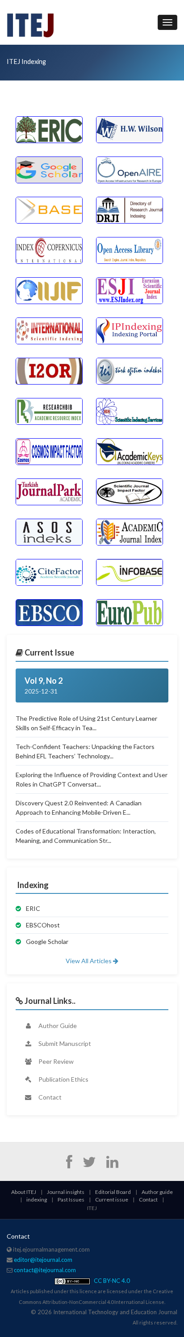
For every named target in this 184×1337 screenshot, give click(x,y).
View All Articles (89, 961)
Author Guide (57, 1025)
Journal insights (65, 1192)
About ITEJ (23, 1192)
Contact (49, 1097)
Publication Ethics (62, 1079)
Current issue (111, 1199)
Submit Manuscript (64, 1043)
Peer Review (55, 1061)
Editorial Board (113, 1192)
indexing (36, 1199)
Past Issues (71, 1199)
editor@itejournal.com (43, 1259)
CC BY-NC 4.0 (111, 1280)
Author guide (157, 1192)
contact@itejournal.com (45, 1270)
